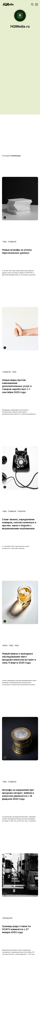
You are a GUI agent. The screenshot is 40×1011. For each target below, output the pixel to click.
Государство (12, 241)
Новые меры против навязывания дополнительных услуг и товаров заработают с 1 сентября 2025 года (17, 386)
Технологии (21, 511)
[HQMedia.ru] (4, 217)
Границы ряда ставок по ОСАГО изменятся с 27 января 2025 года (16, 929)
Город (11, 645)
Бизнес (5, 645)
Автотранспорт (7, 918)
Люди (4, 241)
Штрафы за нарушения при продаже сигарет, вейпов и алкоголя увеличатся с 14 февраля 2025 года (18, 794)
